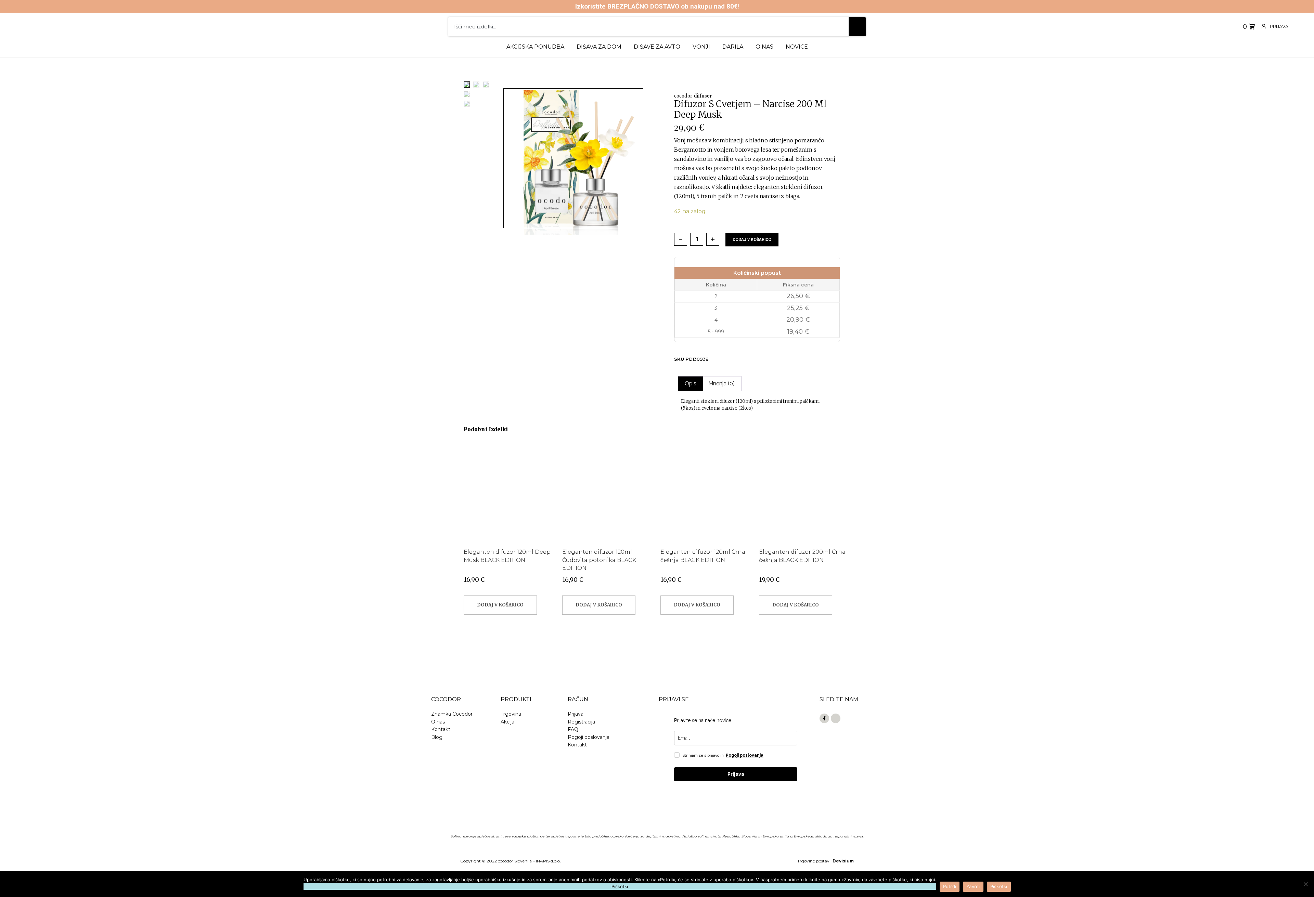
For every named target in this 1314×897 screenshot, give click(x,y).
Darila (732, 46)
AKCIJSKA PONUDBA (535, 46)
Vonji (701, 46)
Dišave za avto (657, 46)
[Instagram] (835, 718)
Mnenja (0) (721, 383)
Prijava (1279, 26)
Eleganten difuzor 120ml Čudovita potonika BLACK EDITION (599, 560)
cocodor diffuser (693, 95)
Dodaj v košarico (752, 239)
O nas (764, 46)
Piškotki (998, 886)
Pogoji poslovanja (744, 755)
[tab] (690, 383)
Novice (797, 46)
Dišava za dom (599, 46)
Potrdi (949, 886)
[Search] (857, 26)
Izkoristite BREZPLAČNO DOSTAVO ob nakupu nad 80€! (657, 6)
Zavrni (973, 886)
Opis (690, 383)
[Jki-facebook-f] (824, 718)
